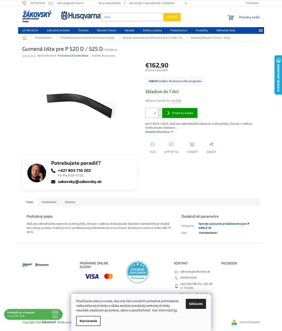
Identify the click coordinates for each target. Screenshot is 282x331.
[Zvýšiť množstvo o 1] (160, 110)
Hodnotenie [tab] (49, 202)
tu (175, 310)
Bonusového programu (187, 81)
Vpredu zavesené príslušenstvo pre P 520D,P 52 (224, 226)
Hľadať (172, 17)
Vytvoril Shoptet (250, 322)
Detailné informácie (157, 132)
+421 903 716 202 (74, 170)
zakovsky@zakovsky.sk (79, 181)
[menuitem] (30, 30)
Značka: (103, 56)
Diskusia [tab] (70, 202)
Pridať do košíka (182, 113)
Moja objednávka (110, 3)
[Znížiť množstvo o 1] (160, 115)
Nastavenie (88, 321)
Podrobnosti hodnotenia (73, 56)
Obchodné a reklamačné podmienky (152, 3)
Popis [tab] (30, 202)
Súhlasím (196, 304)
